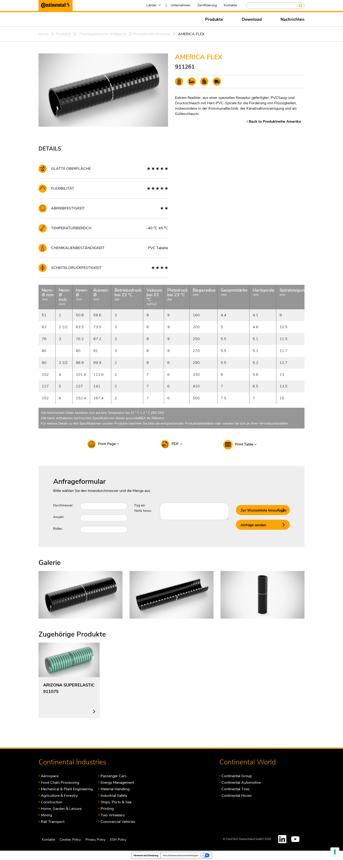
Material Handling (115, 789)
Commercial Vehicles (118, 821)
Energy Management (117, 782)
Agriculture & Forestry (59, 795)
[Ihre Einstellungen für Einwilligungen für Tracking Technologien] (334, 851)
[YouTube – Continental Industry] (296, 839)
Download (252, 19)
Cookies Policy (70, 839)
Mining (46, 815)
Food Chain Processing (60, 782)
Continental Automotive (241, 782)
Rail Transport (52, 821)
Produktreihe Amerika (152, 34)
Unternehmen (180, 5)
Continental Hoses (236, 795)
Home (43, 34)
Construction (51, 802)
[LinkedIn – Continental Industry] (283, 839)
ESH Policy (118, 839)
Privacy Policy (95, 839)
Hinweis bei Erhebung (146, 855)
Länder (152, 5)
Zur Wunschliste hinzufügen (264, 510)
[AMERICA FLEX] (80, 594)
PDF (176, 443)
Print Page (107, 443)
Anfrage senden (253, 525)
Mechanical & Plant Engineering (67, 789)
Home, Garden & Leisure (61, 808)
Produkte (214, 19)
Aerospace (50, 775)
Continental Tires (235, 789)
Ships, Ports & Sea (116, 802)
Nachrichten (292, 19)
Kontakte (230, 5)
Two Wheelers (113, 815)
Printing (107, 808)
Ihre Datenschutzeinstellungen (180, 855)
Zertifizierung (207, 5)
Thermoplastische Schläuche (102, 34)
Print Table (244, 444)
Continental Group (236, 775)
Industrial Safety (114, 795)
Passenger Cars (113, 775)
